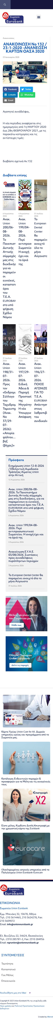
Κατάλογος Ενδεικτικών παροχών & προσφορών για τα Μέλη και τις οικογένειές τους (25, 781)
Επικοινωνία (8, 980)
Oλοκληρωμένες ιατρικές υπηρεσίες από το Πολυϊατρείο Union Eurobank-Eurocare (25, 871)
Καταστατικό (8, 969)
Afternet (50, 1017)
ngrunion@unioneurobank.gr (23, 942)
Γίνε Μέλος (7, 975)
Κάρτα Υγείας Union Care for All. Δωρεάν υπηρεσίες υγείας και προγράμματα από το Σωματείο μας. (25, 734)
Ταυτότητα (7, 963)
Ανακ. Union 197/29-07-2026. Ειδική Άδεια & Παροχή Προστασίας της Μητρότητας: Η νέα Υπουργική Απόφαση (27, 390)
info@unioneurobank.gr (20, 924)
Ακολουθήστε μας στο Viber (13, 992)
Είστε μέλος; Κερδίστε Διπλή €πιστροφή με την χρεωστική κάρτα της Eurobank (25, 827)
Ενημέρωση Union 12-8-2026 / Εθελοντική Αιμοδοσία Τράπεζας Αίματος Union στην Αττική (26, 470)
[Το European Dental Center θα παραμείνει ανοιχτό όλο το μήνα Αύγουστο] (40, 195)
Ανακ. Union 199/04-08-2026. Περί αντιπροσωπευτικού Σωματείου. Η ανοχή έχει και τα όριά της (26, 531)
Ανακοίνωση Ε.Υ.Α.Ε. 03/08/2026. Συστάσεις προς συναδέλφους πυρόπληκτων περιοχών (23, 556)
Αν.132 (28, 161)
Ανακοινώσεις (8, 38)
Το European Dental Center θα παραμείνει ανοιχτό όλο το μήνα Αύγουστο (41, 237)
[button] (38, 17)
